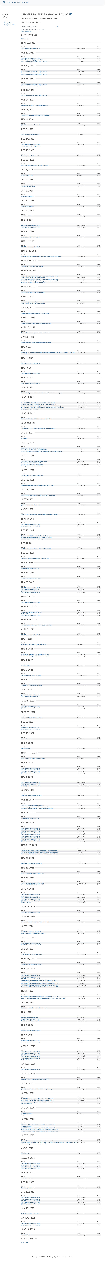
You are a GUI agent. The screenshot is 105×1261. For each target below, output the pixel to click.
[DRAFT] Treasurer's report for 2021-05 (30, 409)
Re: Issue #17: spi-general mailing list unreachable (33, 277)
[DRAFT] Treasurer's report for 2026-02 (30, 1225)
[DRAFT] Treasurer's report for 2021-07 (30, 524)
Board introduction (25, 1153)
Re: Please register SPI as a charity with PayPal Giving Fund (34, 165)
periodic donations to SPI (27, 175)
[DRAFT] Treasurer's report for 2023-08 (30, 836)
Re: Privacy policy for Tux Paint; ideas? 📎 (30, 146)
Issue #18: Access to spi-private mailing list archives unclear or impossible (38, 1128)
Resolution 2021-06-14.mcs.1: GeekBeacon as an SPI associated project (38, 402)
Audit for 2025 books (26, 1235)
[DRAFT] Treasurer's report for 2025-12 (30, 1204)
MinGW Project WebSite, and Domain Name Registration (34, 105)
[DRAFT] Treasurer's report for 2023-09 (30, 837)
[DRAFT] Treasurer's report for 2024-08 (30, 977)
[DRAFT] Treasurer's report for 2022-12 (30, 773)
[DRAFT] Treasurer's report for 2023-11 (30, 841)
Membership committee (27, 739)
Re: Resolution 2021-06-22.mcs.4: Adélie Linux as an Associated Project (37, 428)
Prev (22, 39)
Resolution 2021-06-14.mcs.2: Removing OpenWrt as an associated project (38, 404)
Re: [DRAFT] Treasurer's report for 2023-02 (31, 786)
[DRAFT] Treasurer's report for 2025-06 (30, 1166)
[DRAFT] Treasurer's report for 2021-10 (30, 589)
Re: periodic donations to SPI (28, 185)
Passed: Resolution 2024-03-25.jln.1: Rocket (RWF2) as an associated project (39, 850)
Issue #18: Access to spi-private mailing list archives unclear (35, 313)
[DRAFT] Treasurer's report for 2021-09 (30, 588)
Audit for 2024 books (26, 1059)
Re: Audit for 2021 (25, 665)
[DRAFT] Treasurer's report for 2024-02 (30, 897)
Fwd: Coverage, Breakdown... (28, 1188)
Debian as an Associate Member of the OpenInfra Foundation (35, 536)
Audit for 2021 (24, 613)
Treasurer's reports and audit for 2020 (30, 225)
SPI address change (26, 748)
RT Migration (24, 438)
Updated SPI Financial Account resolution (31, 675)
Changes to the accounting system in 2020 (31, 462)
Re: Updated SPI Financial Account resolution (31, 685)
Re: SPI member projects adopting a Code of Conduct (34, 61)
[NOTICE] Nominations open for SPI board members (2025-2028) (36, 1089)
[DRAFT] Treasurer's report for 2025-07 (30, 1168)
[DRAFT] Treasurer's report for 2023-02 (30, 784)
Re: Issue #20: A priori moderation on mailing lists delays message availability (39, 514)
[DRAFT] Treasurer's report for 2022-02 (30, 615)
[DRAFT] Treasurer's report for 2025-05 (30, 1165)
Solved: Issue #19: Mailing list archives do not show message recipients (38, 1124)
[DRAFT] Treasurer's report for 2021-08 (30, 526)
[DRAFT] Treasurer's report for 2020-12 (30, 227)
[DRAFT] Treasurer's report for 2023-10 (30, 839)
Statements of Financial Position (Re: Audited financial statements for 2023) (38, 980)
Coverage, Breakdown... (27, 1178)
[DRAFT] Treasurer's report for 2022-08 (30, 729)
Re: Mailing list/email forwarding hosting (30, 1019)
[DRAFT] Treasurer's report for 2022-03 (30, 635)
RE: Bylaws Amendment (26, 1103)
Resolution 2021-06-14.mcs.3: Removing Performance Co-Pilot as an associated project (41, 406)
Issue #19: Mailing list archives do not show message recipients (36, 342)
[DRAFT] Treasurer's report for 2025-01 (30, 1056)
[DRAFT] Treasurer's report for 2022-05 (30, 696)
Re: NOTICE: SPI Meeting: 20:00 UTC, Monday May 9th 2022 (35, 654)
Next (26, 39)
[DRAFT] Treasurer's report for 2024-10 (30, 1051)
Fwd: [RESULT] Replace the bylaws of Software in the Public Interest (37, 807)
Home (9, 2)
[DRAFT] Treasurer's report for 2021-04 (30, 373)
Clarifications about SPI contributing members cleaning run (35, 1079)
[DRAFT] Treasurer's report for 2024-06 (30, 943)
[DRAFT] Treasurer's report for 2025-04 (30, 1163)
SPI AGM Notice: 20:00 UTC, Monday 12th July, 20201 (33, 448)
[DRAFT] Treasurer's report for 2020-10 (30, 125)
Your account (25, 2)
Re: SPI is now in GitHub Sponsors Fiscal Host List (32, 873)
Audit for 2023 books (26, 902)
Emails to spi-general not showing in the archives (32, 805)
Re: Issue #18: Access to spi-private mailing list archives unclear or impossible (39, 1129)
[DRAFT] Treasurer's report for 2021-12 (30, 592)
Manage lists (16, 2)
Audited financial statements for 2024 (30, 1213)
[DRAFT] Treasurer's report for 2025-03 (30, 1069)
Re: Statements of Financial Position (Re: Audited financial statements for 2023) (39, 982)
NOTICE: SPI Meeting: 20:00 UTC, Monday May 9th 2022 (34, 644)
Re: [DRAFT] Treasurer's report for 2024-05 (31, 931)
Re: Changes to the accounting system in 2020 (32, 464)
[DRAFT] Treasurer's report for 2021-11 (30, 591)
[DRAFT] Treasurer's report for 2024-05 (30, 912)
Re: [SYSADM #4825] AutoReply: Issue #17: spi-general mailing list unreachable (39, 276)
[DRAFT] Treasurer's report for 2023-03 (30, 828)
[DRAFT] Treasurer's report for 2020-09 (30, 58)
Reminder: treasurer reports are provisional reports (33, 933)
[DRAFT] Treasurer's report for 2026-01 (30, 1223)
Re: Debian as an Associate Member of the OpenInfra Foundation (36, 537)
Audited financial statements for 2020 (30, 568)
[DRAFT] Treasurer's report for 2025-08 (30, 1197)
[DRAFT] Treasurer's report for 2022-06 (30, 706)
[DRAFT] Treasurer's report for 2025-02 (30, 1058)
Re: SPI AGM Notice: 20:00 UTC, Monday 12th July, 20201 (34, 449)
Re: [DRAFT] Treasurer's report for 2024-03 (31, 964)
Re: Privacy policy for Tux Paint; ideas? (30, 134)
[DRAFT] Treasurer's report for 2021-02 (30, 247)
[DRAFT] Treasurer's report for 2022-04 (30, 695)
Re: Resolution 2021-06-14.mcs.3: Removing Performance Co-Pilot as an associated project (42, 407)
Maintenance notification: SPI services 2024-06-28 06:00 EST (35, 922)
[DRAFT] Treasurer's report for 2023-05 (30, 831)
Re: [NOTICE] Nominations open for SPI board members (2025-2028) (37, 1099)
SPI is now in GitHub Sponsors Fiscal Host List (31, 863)
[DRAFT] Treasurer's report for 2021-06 (30, 505)
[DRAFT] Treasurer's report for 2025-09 (30, 1199)
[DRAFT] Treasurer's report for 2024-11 (30, 1053)
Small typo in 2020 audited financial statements (32, 717)
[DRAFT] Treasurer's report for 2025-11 (30, 1202)
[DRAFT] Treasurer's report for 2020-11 (30, 144)
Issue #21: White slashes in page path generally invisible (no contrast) (37, 485)
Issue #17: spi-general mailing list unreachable (32, 266)
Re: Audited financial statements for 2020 (31, 578)
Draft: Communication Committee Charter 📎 (31, 795)
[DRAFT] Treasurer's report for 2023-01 (30, 782)
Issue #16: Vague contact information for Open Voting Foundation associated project (41, 256)
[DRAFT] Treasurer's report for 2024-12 (30, 1055)
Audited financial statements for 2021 (30, 727)
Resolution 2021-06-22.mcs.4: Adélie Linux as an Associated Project (37, 419)
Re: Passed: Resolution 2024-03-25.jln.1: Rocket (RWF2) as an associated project (39, 852)
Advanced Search (26, 31)
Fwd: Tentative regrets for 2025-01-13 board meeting (33, 1008)
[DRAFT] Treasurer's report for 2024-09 (30, 978)
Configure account (9, 24)
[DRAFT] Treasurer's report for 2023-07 (30, 834)
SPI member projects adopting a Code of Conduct (33, 60)
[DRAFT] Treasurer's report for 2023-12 (30, 894)
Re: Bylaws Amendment (26, 1113)
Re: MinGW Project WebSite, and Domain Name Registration (35, 115)
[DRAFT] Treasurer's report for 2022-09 (30, 768)
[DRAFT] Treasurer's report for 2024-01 (30, 896)
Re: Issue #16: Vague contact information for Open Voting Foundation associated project (42, 393)
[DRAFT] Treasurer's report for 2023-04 (30, 829)
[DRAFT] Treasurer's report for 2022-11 (30, 771)
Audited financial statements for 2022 (30, 818)
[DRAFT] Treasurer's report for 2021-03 (30, 363)
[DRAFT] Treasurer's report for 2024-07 (30, 975)
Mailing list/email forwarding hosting (29, 1017)
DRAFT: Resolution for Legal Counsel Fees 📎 (31, 954)
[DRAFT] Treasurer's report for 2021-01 (30, 237)
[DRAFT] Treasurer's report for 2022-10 (30, 769)
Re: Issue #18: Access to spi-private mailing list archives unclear (36, 323)
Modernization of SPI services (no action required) (33, 758)
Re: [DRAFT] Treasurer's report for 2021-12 (31, 612)
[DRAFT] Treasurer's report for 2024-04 (30, 901)
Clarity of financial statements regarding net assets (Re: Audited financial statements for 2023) (43, 998)
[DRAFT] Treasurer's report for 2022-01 (30, 602)
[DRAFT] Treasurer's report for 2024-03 (30, 899)
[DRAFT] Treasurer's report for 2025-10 (30, 1201)
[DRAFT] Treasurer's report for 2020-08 (30, 48)
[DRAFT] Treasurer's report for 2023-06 (30, 833)
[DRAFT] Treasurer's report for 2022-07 (30, 708)
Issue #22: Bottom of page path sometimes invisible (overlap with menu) (38, 495)
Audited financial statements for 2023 (30, 974)
